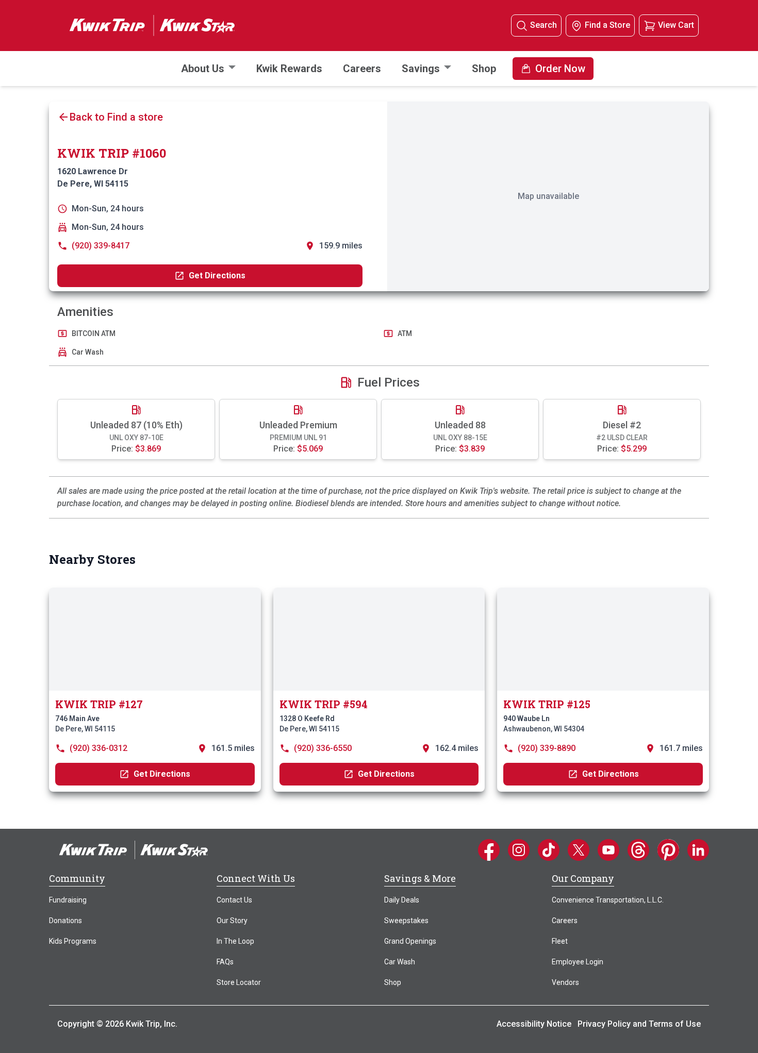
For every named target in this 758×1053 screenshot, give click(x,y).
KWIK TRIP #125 (546, 704)
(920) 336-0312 (98, 748)
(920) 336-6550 (323, 748)
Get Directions (217, 275)
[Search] (522, 25)
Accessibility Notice (534, 1024)
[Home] (133, 849)
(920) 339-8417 (100, 245)
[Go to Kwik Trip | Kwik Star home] (142, 25)
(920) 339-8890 (546, 748)
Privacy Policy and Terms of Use (639, 1024)
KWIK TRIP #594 (323, 704)
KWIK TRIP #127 (99, 704)
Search (543, 25)
